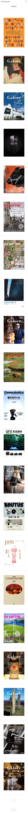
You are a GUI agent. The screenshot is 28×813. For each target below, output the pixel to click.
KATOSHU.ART (5, 1)
